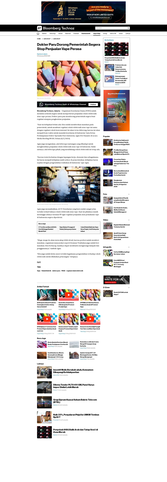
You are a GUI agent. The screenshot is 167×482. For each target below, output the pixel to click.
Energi (105, 33)
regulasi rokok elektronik (74, 271)
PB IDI (63, 271)
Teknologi (52, 33)
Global (60, 33)
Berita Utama (109, 40)
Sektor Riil (113, 33)
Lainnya (128, 33)
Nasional (68, 33)
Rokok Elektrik (46, 271)
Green (121, 33)
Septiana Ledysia (42, 54)
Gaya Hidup (96, 33)
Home (39, 38)
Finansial (76, 33)
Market (44, 33)
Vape (38, 271)
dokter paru (56, 271)
